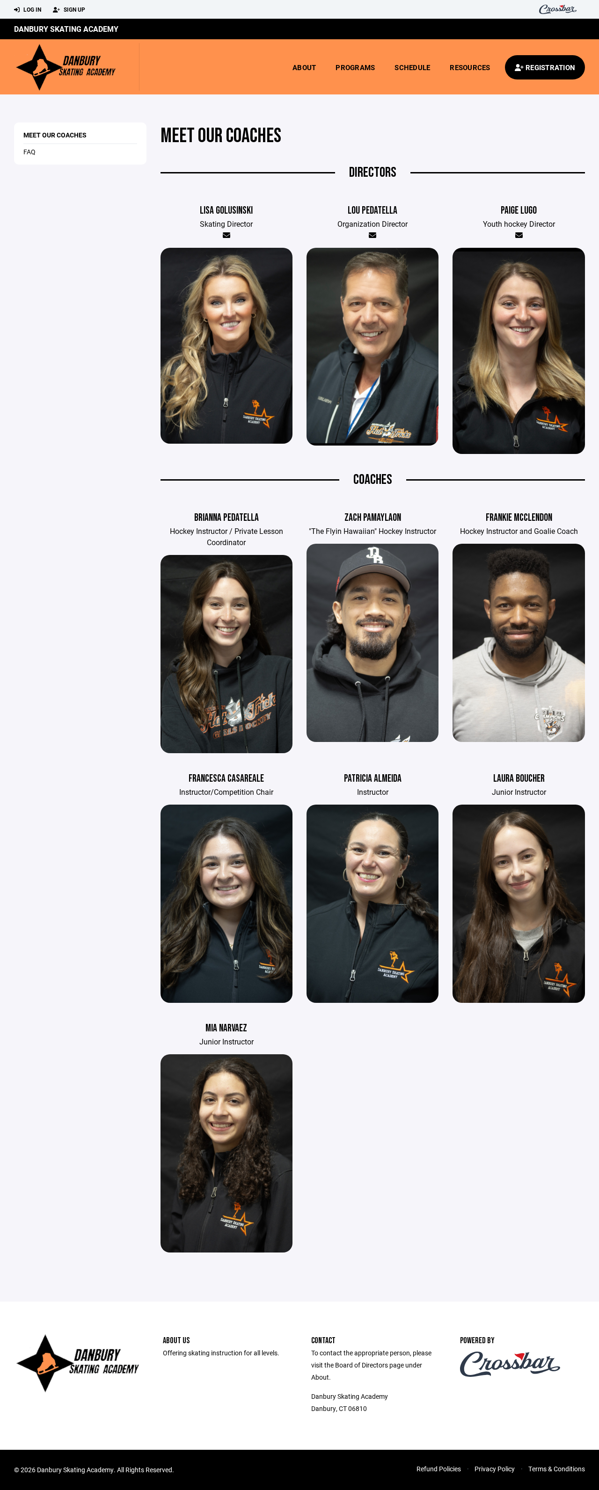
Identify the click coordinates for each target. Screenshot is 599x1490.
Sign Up (73, 9)
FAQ (29, 151)
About (304, 67)
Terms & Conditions (556, 1468)
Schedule (412, 67)
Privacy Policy (495, 1468)
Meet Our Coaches (55, 134)
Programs (355, 67)
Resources (470, 67)
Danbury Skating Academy (66, 29)
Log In (31, 9)
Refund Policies (438, 1468)
